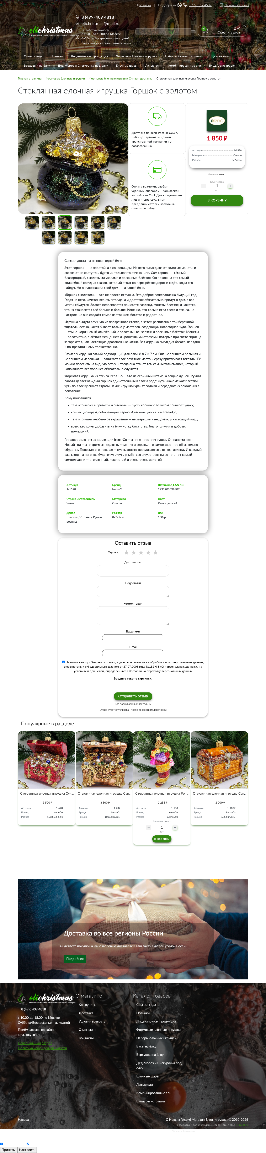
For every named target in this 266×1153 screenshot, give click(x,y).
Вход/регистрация (150, 1101)
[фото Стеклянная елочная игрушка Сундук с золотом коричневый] (104, 760)
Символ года (146, 1004)
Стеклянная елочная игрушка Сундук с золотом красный (63, 793)
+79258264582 (200, 5)
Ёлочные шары (147, 1076)
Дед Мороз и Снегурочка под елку (159, 1065)
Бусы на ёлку (146, 1046)
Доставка (144, 5)
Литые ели (144, 1084)
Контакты (86, 1038)
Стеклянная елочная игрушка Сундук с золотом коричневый (124, 793)
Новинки (143, 1013)
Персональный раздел (35, 1043)
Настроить (27, 1150)
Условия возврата (92, 1021)
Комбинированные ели (153, 1093)
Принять (8, 1150)
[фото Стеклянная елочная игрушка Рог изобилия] (161, 760)
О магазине (87, 1029)
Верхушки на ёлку (150, 1054)
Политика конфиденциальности (42, 1048)
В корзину (217, 200)
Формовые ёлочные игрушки (158, 1029)
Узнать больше (183, 1131)
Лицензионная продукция (156, 1021)
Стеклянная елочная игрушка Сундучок (223, 793)
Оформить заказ (229, 32)
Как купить (87, 1004)
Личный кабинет (236, 5)
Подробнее (75, 958)
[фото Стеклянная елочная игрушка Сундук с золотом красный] (46, 760)
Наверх (23, 1119)
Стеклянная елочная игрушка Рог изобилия (168, 793)
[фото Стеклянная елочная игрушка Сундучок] (219, 760)
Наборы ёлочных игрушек (156, 1038)
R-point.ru (242, 1125)
